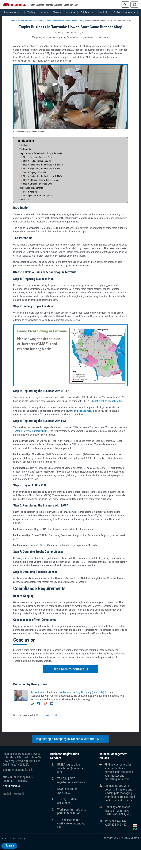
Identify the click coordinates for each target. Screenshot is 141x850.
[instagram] (46, 703)
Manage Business (54, 5)
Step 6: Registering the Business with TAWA (42, 176)
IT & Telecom (86, 12)
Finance (57, 12)
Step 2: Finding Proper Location (37, 161)
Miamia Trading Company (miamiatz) (83, 692)
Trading (31, 12)
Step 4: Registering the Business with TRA (41, 168)
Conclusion (24, 199)
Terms (13, 838)
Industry (44, 12)
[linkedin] (51, 703)
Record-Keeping (30, 191)
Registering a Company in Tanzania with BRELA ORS (70, 739)
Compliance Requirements (31, 188)
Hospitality (103, 12)
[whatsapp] (33, 703)
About (4, 838)
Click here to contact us (70, 669)
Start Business (37, 5)
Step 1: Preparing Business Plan (37, 157)
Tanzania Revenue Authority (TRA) (30, 431)
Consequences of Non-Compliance (38, 195)
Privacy (21, 838)
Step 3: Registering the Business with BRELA (43, 164)
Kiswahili (19, 793)
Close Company (71, 5)
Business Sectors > (13, 12)
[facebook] (40, 703)
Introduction (24, 145)
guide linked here (82, 410)
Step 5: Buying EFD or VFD (34, 172)
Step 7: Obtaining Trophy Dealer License (41, 180)
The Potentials (25, 149)
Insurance (70, 12)
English (7, 793)
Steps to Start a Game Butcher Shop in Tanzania (40, 153)
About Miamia (11, 786)
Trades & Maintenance (124, 12)
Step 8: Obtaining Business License (39, 183)
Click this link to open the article (107, 401)
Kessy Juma (37, 692)
